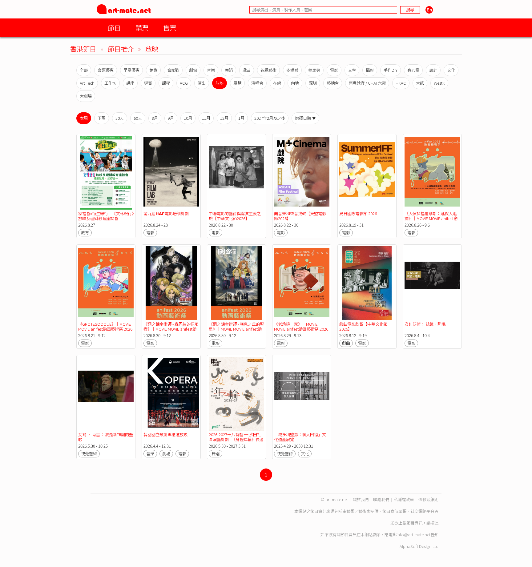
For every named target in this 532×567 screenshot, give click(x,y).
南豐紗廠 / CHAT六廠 (367, 83)
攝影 (370, 70)
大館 (420, 83)
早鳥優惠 (131, 70)
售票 (169, 27)
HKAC (401, 83)
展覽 (237, 83)
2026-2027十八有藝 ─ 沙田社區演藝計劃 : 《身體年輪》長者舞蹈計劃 (236, 439)
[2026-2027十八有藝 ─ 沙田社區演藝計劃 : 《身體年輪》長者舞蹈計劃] (236, 394)
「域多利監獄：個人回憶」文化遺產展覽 (300, 437)
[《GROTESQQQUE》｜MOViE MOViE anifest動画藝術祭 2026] (106, 283)
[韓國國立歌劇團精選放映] (171, 394)
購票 (141, 27)
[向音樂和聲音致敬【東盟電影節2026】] (301, 173)
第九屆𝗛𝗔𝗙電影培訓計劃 (166, 213)
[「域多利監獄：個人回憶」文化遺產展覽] (301, 394)
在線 (277, 83)
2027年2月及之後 (269, 118)
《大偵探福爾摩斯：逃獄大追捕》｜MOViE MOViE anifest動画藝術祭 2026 (431, 218)
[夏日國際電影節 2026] (367, 173)
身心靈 (413, 70)
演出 (202, 83)
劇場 (193, 70)
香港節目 (83, 48)
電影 (334, 70)
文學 (352, 70)
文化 (451, 70)
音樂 (211, 70)
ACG (184, 83)
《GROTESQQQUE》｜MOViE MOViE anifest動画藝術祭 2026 (105, 326)
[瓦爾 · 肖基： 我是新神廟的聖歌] (106, 394)
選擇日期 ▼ (305, 118)
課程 (166, 83)
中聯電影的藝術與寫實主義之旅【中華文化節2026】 (235, 216)
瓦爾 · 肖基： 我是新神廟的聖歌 (105, 437)
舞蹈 (229, 70)
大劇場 (86, 96)
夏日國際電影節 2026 (358, 213)
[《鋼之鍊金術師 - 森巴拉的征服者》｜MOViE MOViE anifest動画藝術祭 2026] (171, 283)
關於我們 (361, 499)
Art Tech (87, 83)
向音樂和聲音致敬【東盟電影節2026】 (300, 216)
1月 (241, 118)
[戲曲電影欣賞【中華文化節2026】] (367, 283)
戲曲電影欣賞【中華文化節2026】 (363, 326)
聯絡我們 (381, 499)
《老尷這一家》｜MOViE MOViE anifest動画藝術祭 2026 (301, 326)
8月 (155, 118)
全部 (84, 70)
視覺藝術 (268, 70)
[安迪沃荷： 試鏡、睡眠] (432, 283)
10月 (188, 118)
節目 (114, 27)
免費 (153, 70)
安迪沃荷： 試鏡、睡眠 (425, 324)
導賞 (148, 83)
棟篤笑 (314, 70)
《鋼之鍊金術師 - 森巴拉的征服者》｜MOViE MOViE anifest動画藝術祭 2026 (171, 329)
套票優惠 (106, 70)
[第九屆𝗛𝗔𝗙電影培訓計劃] (171, 173)
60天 (138, 118)
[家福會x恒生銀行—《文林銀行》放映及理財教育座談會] (106, 173)
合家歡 (173, 70)
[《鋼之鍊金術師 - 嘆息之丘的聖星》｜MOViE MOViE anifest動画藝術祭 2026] (236, 283)
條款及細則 (428, 499)
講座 (130, 83)
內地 (295, 83)
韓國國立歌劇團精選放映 (165, 434)
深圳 (313, 83)
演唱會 (257, 83)
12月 (224, 118)
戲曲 (247, 70)
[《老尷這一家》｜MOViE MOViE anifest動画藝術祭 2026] (301, 283)
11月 (206, 118)
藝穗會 (333, 83)
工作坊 (110, 83)
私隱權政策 (404, 499)
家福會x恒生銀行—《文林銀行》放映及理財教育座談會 (106, 216)
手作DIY (390, 70)
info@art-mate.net (413, 534)
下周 (102, 118)
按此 (434, 523)
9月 (171, 118)
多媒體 (292, 70)
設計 (433, 70)
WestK (439, 83)
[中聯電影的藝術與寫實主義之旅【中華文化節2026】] (236, 173)
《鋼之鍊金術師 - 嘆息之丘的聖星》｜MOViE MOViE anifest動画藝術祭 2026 (236, 329)
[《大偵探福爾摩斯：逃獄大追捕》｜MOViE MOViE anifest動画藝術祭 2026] (432, 173)
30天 (119, 118)
